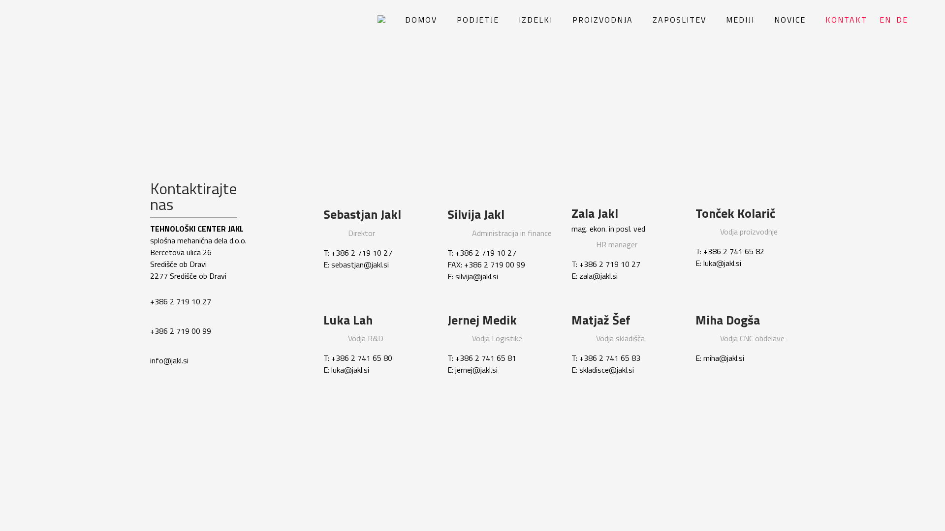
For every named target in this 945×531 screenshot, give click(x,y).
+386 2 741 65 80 (361, 358)
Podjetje (478, 20)
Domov (421, 20)
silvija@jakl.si (476, 276)
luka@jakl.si (722, 263)
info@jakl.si (169, 360)
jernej (463, 370)
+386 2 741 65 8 (483, 358)
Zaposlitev (679, 20)
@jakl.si (485, 370)
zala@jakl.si (598, 276)
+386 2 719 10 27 (180, 301)
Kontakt (846, 20)
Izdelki (536, 20)
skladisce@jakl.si (606, 370)
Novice (790, 20)
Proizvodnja (602, 20)
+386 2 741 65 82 (733, 252)
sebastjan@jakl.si (360, 264)
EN (885, 20)
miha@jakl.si (723, 358)
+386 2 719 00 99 (180, 331)
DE (902, 20)
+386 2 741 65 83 (609, 358)
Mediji (740, 20)
